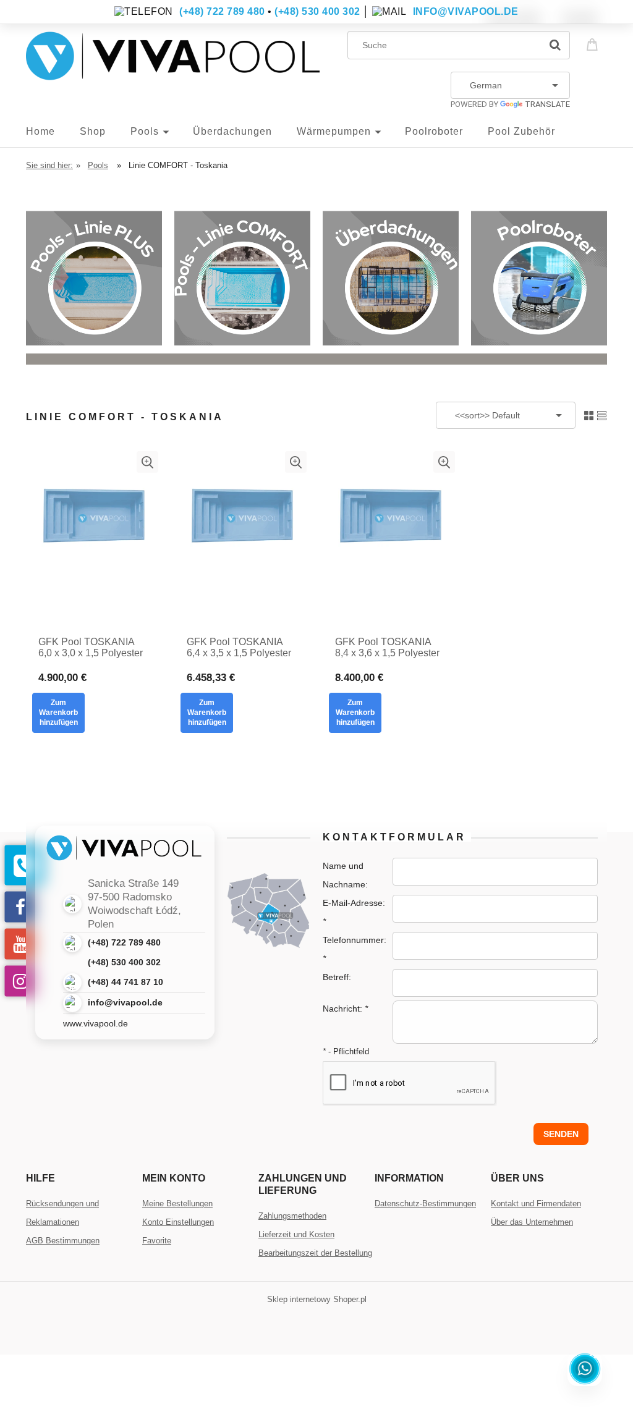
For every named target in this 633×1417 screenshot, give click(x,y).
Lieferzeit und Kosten (296, 1234)
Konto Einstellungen (178, 1222)
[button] (147, 462)
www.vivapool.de (95, 1023)
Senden (561, 1134)
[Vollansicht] (602, 415)
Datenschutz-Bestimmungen (425, 1203)
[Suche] (555, 45)
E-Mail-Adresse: (354, 912)
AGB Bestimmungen (63, 1240)
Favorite (156, 1240)
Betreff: (337, 977)
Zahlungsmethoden (292, 1215)
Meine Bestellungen (177, 1203)
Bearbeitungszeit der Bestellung (315, 1253)
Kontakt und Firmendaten (536, 1203)
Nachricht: (345, 1008)
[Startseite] (173, 65)
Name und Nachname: (345, 875)
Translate (547, 104)
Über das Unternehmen (532, 1222)
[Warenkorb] (594, 43)
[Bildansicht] (589, 415)
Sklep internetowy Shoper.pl (317, 1299)
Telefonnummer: (354, 949)
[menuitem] (53, 131)
